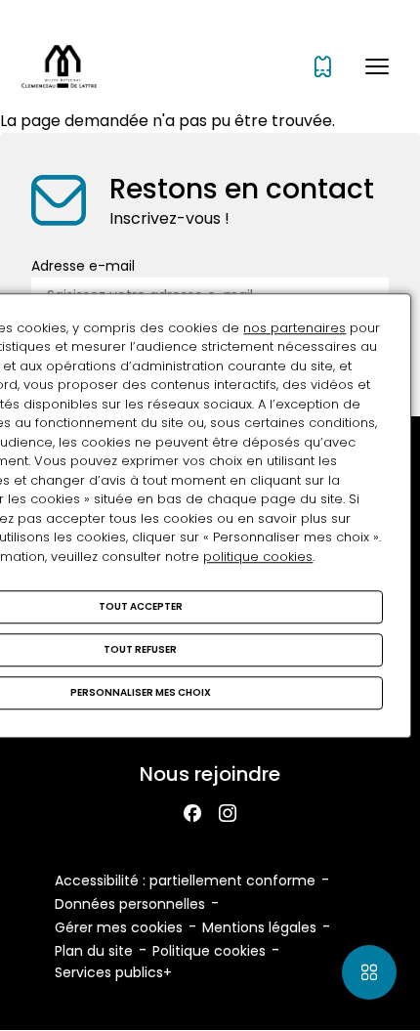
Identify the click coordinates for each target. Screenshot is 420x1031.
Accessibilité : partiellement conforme (185, 880)
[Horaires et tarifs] (323, 66)
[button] (377, 66)
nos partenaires (294, 328)
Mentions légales (259, 927)
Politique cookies (209, 951)
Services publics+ (113, 972)
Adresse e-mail (83, 266)
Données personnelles (130, 904)
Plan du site (94, 951)
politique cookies (258, 556)
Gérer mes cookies (119, 927)
